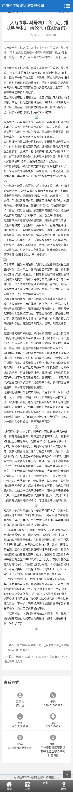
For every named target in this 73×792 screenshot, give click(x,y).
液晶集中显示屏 (34, 77)
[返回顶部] (67, 774)
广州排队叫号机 (29, 131)
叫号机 (18, 67)
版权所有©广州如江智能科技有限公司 (36, 777)
